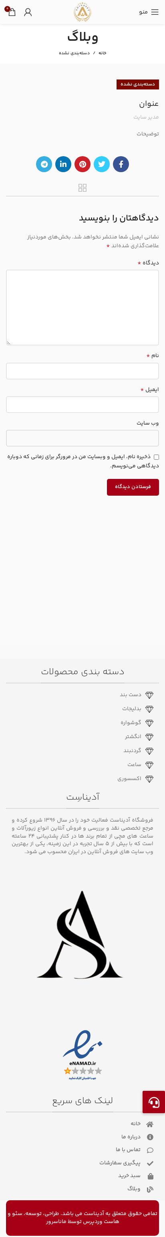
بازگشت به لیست (82, 188)
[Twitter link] (102, 164)
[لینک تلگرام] (44, 164)
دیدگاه (148, 263)
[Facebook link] (121, 164)
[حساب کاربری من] (28, 12)
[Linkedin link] (63, 164)
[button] (154, 1102)
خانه (102, 53)
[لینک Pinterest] (82, 164)
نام (152, 355)
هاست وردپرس (101, 1221)
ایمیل (149, 389)
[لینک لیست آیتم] (79, 695)
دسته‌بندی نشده (74, 53)
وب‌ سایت (148, 423)
